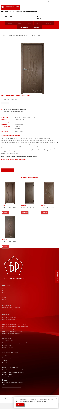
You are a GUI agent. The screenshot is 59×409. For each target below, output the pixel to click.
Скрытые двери (6, 338)
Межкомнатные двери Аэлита (10, 329)
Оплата (39, 18)
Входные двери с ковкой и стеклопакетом (14, 324)
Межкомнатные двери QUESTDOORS (12, 331)
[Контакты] (29, 1)
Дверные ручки (6, 345)
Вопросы (39, 16)
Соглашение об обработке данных (12, 310)
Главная (3, 35)
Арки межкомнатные (8, 336)
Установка (5, 360)
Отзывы (4, 299)
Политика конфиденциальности (11, 307)
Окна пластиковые (7, 350)
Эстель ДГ (4, 239)
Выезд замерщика (7, 358)
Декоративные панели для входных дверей (14, 343)
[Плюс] (8, 103)
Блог (38, 15)
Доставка (4, 292)
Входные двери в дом (8, 319)
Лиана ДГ (23, 205)
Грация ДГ (4, 205)
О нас (19, 23)
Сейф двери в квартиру (9, 317)
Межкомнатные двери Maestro (11, 333)
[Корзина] (49, 1)
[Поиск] (10, 1)
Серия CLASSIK (35, 35)
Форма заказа (24, 27)
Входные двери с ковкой (9, 322)
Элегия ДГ (43, 205)
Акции (29, 23)
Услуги (38, 23)
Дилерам (48, 23)
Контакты (36, 27)
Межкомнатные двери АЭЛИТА (18, 35)
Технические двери (7, 340)
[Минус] (2, 103)
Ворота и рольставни (8, 347)
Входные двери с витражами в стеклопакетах (15, 326)
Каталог (10, 23)
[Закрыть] (56, 398)
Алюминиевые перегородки (10, 352)
